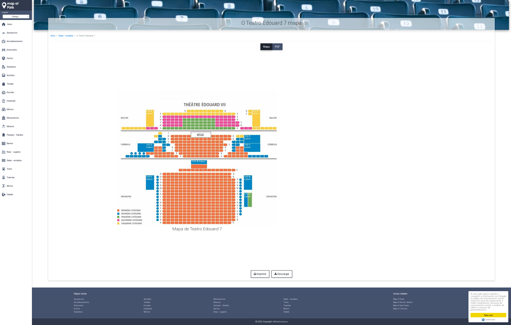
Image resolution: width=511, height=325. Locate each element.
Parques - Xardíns (221, 305)
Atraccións (78, 305)
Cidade (286, 312)
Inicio (52, 35)
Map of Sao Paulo (401, 305)
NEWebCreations (280, 322)
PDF (277, 46)
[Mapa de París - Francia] (16, 9)
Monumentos (219, 299)
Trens (286, 302)
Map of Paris (398, 299)
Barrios (217, 309)
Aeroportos (79, 299)
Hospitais (148, 309)
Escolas (147, 305)
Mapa (266, 46)
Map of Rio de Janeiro (403, 302)
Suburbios (78, 312)
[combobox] (16, 16)
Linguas (5, 12)
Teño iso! (488, 315)
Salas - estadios (65, 35)
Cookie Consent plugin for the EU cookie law (488, 319)
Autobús (147, 299)
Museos (217, 302)
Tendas (147, 302)
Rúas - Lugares (220, 312)
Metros (147, 312)
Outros (77, 309)
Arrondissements (81, 302)
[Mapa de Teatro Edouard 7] (197, 158)
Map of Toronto (400, 309)
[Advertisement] (271, 68)
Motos (286, 309)
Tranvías (287, 305)
